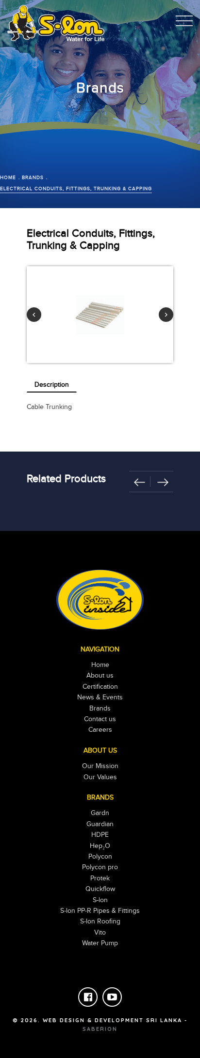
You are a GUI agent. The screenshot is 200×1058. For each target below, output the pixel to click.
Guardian (100, 824)
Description (51, 385)
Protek (100, 878)
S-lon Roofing (100, 921)
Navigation (100, 649)
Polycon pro (100, 867)
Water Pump (100, 943)
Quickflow (100, 889)
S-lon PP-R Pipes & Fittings (100, 911)
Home (8, 178)
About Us (100, 751)
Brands (33, 178)
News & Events (100, 697)
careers (100, 730)
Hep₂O (100, 846)
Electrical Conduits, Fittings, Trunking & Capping (76, 189)
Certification (100, 687)
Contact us (100, 719)
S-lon (100, 900)
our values (100, 777)
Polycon (100, 857)
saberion (100, 1029)
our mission (100, 766)
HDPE (100, 835)
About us (100, 676)
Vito (100, 933)
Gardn (100, 813)
